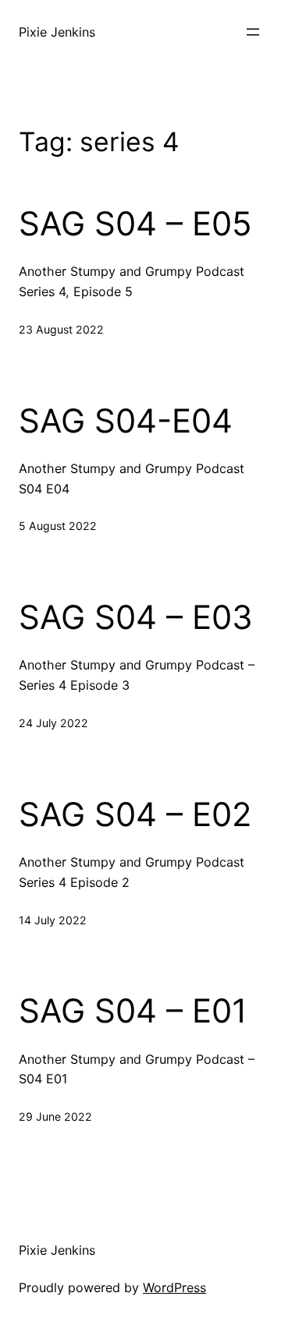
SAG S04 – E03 (136, 617)
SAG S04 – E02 (135, 814)
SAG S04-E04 (126, 420)
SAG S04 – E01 (133, 1010)
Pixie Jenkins (57, 32)
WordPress (174, 1287)
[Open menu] (253, 32)
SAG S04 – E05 (135, 223)
